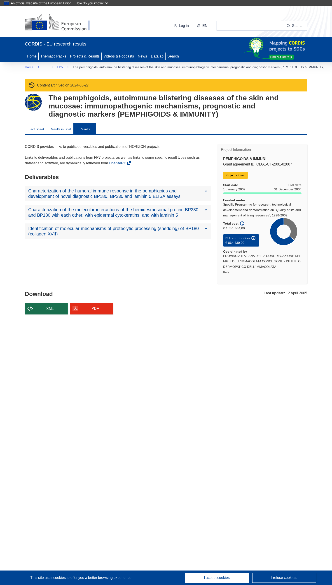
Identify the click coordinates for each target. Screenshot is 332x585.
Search (173, 56)
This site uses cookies (48, 578)
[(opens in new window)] (61, 23)
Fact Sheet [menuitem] (36, 129)
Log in (184, 26)
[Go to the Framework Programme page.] (33, 102)
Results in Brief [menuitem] (60, 129)
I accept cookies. (217, 578)
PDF (95, 308)
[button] (202, 26)
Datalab (157, 56)
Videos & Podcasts (118, 56)
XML (50, 309)
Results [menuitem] (84, 129)
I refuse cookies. (284, 578)
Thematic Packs (53, 56)
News (142, 56)
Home (32, 56)
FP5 (60, 67)
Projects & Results (85, 56)
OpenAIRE (118, 163)
